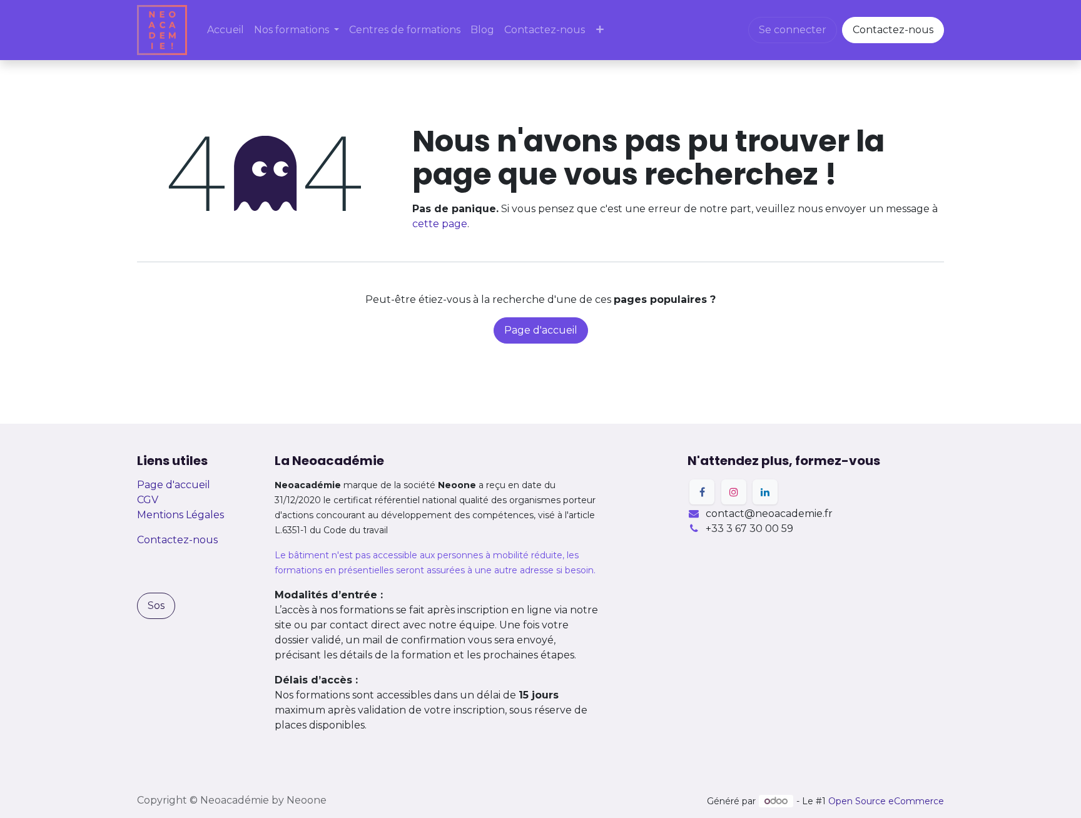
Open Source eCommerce (886, 801)
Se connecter (792, 30)
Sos (156, 605)
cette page (439, 224)
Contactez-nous (893, 30)
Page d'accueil (540, 330)
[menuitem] (225, 30)
